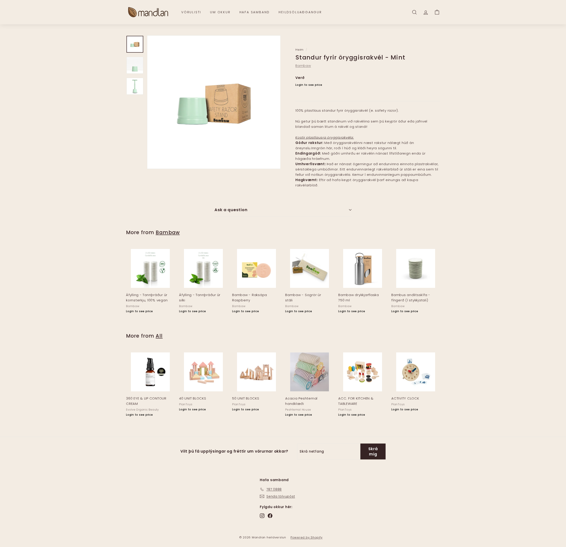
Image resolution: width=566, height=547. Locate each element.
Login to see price (308, 85)
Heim (299, 50)
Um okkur (220, 12)
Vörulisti (191, 12)
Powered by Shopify (307, 537)
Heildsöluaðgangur (300, 12)
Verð (300, 77)
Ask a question (231, 209)
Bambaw (303, 65)
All (159, 335)
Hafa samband (254, 12)
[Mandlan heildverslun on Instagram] (262, 515)
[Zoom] (213, 102)
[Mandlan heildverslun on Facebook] (270, 515)
